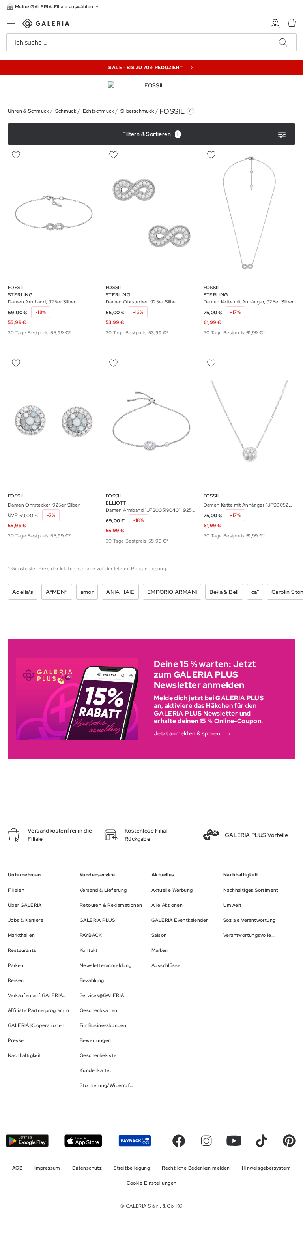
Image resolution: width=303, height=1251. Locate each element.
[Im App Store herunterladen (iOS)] (83, 1140)
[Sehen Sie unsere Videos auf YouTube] (234, 1141)
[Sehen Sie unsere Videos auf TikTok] (261, 1141)
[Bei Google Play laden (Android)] (27, 1140)
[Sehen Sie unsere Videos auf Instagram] (206, 1141)
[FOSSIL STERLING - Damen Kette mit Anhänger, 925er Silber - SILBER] (249, 213)
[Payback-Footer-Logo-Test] (135, 1140)
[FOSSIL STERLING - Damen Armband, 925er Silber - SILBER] (53, 213)
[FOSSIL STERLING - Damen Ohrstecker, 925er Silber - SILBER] (151, 213)
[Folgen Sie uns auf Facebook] (179, 1141)
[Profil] (275, 23)
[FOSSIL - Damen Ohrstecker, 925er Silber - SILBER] (53, 421)
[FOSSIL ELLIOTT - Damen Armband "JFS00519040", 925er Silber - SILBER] (151, 421)
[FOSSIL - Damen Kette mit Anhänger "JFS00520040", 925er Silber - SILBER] (249, 421)
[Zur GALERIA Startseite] (45, 25)
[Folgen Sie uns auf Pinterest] (289, 1141)
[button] (53, 6)
